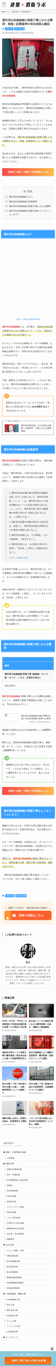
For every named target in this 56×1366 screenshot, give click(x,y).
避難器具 (10, 1239)
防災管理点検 (12, 1267)
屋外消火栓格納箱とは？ (21, 196)
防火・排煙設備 (13, 1175)
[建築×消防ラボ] (28, 4)
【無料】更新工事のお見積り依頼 (26, 1360)
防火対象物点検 (13, 1261)
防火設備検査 (12, 1272)
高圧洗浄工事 (12, 1310)
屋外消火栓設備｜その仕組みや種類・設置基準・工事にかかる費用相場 (36, 428)
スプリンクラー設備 (15, 1207)
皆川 (28, 962)
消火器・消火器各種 (15, 1234)
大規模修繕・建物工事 (16, 1294)
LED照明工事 (12, 1332)
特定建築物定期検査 (15, 1283)
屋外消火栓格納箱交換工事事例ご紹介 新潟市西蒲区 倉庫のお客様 (36, 717)
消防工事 (9, 29)
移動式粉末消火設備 (15, 1228)
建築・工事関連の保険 (16, 1152)
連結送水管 (11, 1201)
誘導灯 (9, 1185)
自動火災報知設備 (14, 1169)
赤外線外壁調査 (13, 1288)
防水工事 (10, 1305)
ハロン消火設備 (13, 1218)
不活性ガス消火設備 (15, 1223)
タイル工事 (11, 1321)
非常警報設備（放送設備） (18, 1180)
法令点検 (10, 1245)
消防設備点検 (12, 1256)
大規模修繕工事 (13, 1299)
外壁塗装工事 (12, 1316)
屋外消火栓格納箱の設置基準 (23, 201)
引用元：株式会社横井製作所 (28, 319)
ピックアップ (12, 1337)
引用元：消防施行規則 (18, 558)
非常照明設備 (12, 1191)
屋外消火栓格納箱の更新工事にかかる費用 (29, 206)
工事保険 (10, 1158)
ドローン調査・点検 (15, 1250)
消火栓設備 (19, 29)
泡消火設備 (11, 1212)
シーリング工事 (13, 1326)
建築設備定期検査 (14, 1277)
